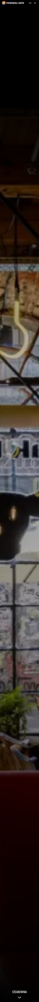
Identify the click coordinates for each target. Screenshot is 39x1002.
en (30, 3)
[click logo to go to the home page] (14, 3)
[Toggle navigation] (36, 3)
